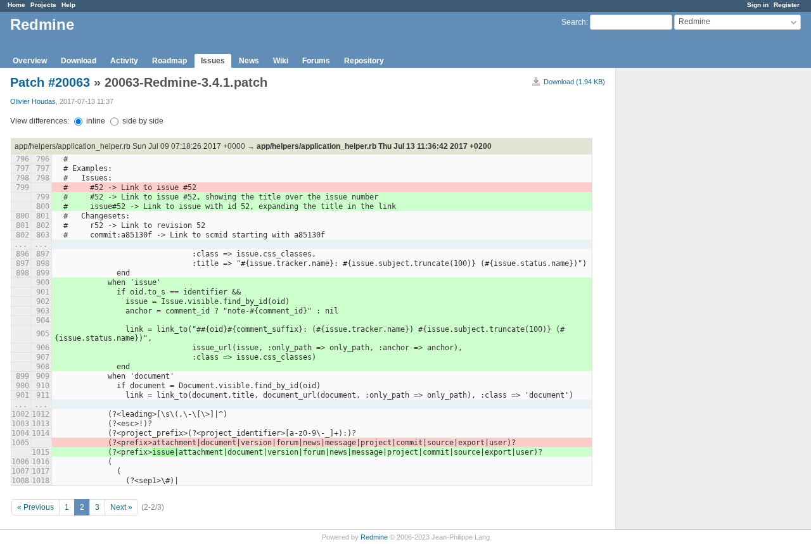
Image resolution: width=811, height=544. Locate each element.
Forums (316, 60)
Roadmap (169, 60)
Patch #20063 (50, 82)
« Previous (35, 507)
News (249, 60)
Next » (121, 507)
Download (78, 60)
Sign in (758, 4)
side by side (141, 121)
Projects (43, 4)
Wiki (280, 60)
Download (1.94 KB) (574, 81)
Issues (213, 60)
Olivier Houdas (33, 101)
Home (16, 4)
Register (787, 4)
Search (573, 22)
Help (68, 4)
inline (94, 121)
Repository (364, 60)
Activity (124, 60)
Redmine (374, 537)
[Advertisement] (679, 267)
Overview (30, 60)
